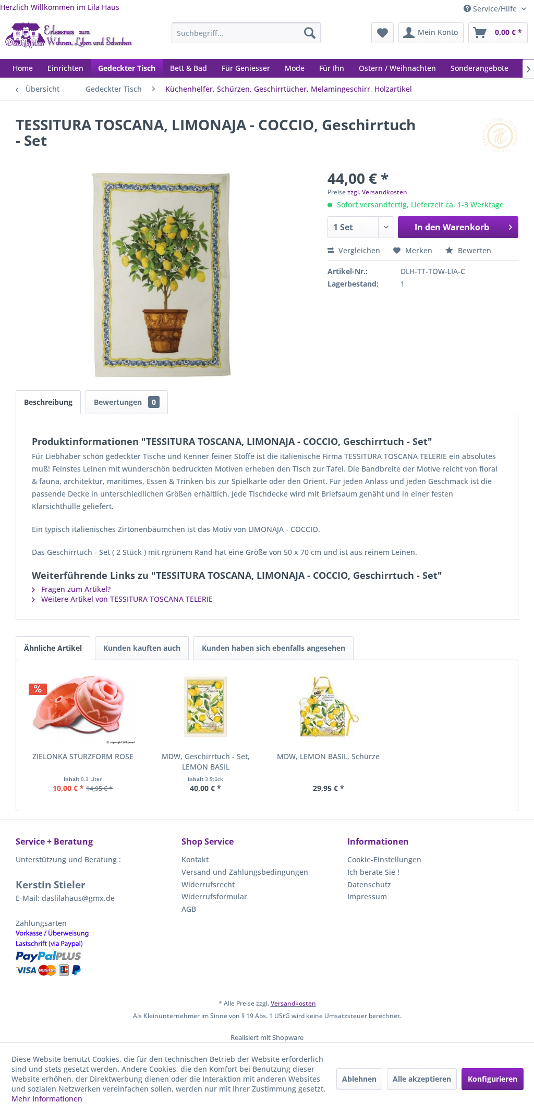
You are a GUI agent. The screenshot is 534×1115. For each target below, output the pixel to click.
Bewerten (473, 250)
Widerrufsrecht (208, 884)
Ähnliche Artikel (53, 648)
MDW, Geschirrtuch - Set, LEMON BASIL (206, 761)
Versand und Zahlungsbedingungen (244, 872)
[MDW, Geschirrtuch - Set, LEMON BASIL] (206, 709)
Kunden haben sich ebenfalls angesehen (273, 648)
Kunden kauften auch (141, 648)
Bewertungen (125, 402)
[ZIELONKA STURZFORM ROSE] (83, 709)
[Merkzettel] (382, 32)
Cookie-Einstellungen (384, 859)
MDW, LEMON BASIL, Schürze (328, 756)
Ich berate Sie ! (373, 872)
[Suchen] (310, 32)
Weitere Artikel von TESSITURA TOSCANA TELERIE (126, 599)
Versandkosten (293, 1003)
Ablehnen (359, 1079)
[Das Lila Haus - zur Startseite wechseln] (68, 38)
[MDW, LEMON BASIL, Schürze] (328, 709)
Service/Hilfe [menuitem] (495, 9)
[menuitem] (246, 32)
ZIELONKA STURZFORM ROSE (83, 756)
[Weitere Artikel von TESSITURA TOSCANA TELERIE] (500, 135)
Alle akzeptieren (422, 1079)
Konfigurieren (492, 1079)
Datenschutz (369, 884)
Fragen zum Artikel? (75, 589)
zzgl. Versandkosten (377, 192)
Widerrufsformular (214, 896)
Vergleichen (358, 250)
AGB (188, 909)
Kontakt (195, 859)
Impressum (367, 896)
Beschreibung (48, 402)
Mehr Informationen (46, 1099)
